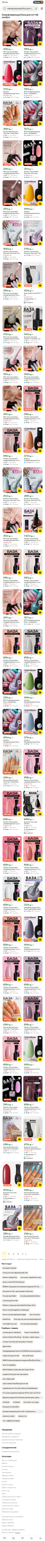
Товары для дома (8, 1478)
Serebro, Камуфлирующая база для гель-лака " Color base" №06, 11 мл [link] (32, 459)
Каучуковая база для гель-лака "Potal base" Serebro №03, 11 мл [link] (11, 132)
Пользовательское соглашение (12, 1517)
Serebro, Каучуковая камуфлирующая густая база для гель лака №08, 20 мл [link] (32, 418)
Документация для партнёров (12, 1440)
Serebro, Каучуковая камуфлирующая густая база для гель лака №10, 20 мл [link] (11, 868)
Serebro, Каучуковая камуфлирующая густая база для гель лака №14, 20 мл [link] (32, 1028)
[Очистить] (36, 8)
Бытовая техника (8, 1466)
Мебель (4, 1463)
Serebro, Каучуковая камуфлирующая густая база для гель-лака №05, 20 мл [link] (12, 1068)
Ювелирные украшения (10, 1512)
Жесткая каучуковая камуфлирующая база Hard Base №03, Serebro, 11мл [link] (11, 539)
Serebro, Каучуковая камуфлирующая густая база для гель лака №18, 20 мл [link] (32, 868)
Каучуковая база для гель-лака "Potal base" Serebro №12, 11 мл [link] (11, 1028)
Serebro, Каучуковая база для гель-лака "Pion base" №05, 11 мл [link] (32, 499)
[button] (41, 8)
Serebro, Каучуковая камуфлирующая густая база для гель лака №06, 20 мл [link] (12, 988)
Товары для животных (9, 1503)
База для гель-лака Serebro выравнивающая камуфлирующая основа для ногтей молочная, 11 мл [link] (33, 1148)
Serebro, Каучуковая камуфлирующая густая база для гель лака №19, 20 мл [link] (11, 661)
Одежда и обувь (7, 1475)
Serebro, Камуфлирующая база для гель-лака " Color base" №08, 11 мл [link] (32, 948)
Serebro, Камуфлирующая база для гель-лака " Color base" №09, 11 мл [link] (32, 741)
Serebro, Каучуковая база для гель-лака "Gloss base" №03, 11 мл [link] (11, 1108)
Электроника (6, 1472)
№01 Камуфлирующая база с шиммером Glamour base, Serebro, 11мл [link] (32, 92)
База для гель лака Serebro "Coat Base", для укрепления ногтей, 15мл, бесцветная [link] (33, 338)
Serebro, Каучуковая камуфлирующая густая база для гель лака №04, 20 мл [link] (12, 459)
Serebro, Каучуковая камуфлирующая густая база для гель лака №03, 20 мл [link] (11, 581)
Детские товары (7, 1509)
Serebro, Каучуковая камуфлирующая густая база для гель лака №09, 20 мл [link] (11, 823)
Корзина (31, 1538)
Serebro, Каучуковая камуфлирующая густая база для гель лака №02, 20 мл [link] (32, 581)
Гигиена (5, 1469)
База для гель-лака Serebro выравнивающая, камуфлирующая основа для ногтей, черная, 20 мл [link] (32, 823)
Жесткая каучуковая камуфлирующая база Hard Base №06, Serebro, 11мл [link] (12, 172)
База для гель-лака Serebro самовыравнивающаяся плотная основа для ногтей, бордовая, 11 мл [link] (11, 1193)
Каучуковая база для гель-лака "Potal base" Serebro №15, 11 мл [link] (11, 1148)
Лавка (13, 1538)
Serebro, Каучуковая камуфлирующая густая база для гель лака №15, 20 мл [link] (32, 1108)
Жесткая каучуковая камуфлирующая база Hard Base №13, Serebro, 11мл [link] (11, 212)
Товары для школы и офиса (11, 1497)
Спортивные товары (9, 1500)
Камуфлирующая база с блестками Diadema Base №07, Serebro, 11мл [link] (12, 1237)
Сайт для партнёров (9, 1443)
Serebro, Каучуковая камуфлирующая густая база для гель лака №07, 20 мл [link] (32, 781)
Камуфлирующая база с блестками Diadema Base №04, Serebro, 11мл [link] (33, 908)
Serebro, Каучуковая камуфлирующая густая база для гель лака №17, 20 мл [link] (32, 661)
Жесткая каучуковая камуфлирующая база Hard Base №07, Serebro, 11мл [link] (11, 378)
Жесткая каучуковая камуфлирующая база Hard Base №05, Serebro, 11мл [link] (11, 621)
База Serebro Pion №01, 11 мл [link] (33, 294)
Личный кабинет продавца (11, 1434)
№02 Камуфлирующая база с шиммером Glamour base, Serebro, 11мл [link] (32, 132)
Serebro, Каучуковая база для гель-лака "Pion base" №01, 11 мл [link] (11, 252)
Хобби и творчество (9, 1487)
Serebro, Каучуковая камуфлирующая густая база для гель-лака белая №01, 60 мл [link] (33, 539)
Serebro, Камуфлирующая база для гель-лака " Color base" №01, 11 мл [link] (32, 212)
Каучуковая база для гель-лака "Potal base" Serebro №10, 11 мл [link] (31, 1237)
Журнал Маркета (8, 1526)
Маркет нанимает (8, 1523)
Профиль (40, 1538)
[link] (9, 1268)
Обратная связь (7, 1520)
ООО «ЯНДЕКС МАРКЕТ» (16, 1530)
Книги (4, 1494)
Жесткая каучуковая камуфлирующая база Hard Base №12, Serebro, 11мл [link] (11, 52)
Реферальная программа (10, 1451)
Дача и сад (6, 1490)
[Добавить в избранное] (19, 22)
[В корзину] (19, 43)
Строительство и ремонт (10, 1506)
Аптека (4, 1481)
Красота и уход (7, 1484)
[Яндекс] (18, 1533)
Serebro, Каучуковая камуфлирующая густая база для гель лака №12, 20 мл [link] (32, 988)
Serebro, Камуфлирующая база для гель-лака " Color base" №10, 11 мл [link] (32, 1068)
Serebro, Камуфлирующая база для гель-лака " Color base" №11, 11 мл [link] (32, 701)
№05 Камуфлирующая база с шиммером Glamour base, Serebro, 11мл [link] (32, 621)
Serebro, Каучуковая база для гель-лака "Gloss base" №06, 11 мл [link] (32, 172)
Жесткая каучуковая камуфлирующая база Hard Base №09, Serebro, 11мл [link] (11, 294)
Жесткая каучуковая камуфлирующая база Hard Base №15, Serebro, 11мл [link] (11, 338)
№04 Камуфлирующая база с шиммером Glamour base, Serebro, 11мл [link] (11, 701)
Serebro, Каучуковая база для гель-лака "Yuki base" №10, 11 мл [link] (32, 252)
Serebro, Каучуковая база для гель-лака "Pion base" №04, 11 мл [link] (11, 499)
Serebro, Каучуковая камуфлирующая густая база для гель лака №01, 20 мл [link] (11, 908)
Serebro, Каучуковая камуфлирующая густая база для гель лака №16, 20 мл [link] (32, 52)
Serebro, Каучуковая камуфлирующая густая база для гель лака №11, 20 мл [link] (11, 948)
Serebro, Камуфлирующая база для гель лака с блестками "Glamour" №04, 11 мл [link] (11, 741)
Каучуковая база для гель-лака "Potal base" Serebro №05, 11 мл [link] (11, 781)
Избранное (22, 1538)
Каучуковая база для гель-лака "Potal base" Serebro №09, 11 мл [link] (31, 1193)
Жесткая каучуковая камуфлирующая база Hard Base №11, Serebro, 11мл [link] (11, 418)
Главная (4, 1538)
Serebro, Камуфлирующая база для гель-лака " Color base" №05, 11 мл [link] (11, 92)
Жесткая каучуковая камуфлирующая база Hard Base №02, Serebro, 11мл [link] (32, 378)
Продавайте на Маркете (10, 1437)
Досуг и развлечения (9, 1460)
